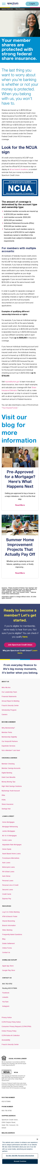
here (25, 637)
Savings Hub (6, 809)
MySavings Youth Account (11, 791)
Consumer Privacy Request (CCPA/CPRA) (16, 1026)
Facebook (5, 993)
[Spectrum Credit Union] (12, 3)
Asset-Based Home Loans (11, 853)
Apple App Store (8, 966)
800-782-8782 (7, 1110)
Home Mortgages (8, 822)
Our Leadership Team (9, 692)
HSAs (4, 800)
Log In (32, 4)
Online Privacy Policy (9, 1031)
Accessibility (6, 1040)
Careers (4, 714)
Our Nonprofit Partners (10, 741)
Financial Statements (9, 696)
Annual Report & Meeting (10, 701)
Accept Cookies (20, 1161)
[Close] (37, 1139)
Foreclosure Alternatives (10, 858)
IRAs (3, 795)
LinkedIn (5, 997)
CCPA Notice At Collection (11, 1035)
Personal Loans (7, 880)
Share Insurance (7, 804)
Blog (3, 939)
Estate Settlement (8, 943)
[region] (20, 1150)
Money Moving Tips (8, 782)
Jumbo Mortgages (8, 831)
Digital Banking (7, 773)
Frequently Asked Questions (12, 934)
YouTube (5, 1002)
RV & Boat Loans (8, 871)
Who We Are (6, 687)
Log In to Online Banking (11, 912)
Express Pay (6, 898)
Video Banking (7, 930)
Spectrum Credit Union (7, 9)
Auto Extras (6, 876)
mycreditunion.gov (12, 382)
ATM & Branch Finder (9, 916)
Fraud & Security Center (10, 705)
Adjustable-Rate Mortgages (11, 844)
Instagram (5, 1006)
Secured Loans (7, 889)
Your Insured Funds (9, 408)
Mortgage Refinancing (10, 826)
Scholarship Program (9, 710)
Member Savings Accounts (11, 768)
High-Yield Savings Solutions (12, 786)
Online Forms (7, 948)
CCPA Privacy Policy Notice (11, 1022)
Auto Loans (6, 862)
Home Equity (6, 849)
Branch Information (9, 925)
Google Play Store (8, 970)
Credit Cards (6, 894)
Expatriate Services (8, 746)
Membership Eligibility (9, 737)
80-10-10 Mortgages (9, 835)
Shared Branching (8, 921)
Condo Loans (7, 840)
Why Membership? (8, 728)
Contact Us (6, 952)
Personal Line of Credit (10, 885)
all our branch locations (19, 170)
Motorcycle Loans (8, 867)
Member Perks (7, 732)
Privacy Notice (7, 1017)
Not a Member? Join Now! (11, 750)
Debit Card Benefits (8, 777)
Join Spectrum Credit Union (20, 645)
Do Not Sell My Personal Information (20, 1156)
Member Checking (8, 764)
